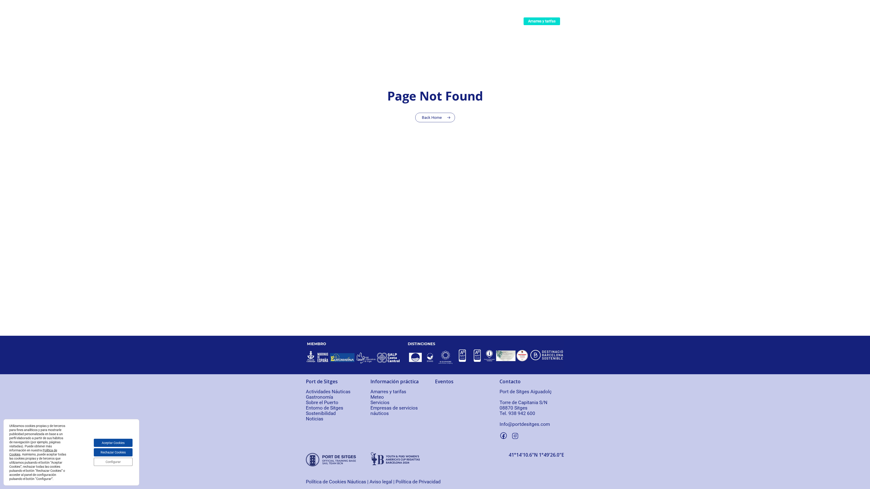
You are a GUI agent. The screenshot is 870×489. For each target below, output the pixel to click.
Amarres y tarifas (388, 391)
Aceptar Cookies (113, 443)
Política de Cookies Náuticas (336, 481)
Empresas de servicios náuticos (394, 410)
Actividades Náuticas (328, 391)
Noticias (314, 419)
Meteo (377, 397)
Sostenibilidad (321, 413)
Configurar (113, 462)
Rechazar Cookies (113, 452)
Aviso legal (381, 481)
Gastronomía (319, 397)
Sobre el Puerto (322, 402)
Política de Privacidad (418, 481)
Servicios (379, 402)
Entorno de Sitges (324, 408)
